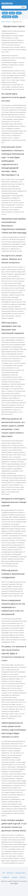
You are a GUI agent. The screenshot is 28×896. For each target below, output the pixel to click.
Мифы (5, 13)
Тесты (15, 17)
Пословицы (6, 17)
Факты (12, 13)
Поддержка (5, 877)
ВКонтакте (10, 873)
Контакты (23, 877)
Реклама (14, 877)
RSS (4, 873)
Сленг (19, 13)
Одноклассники (20, 873)
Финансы (8, 21)
